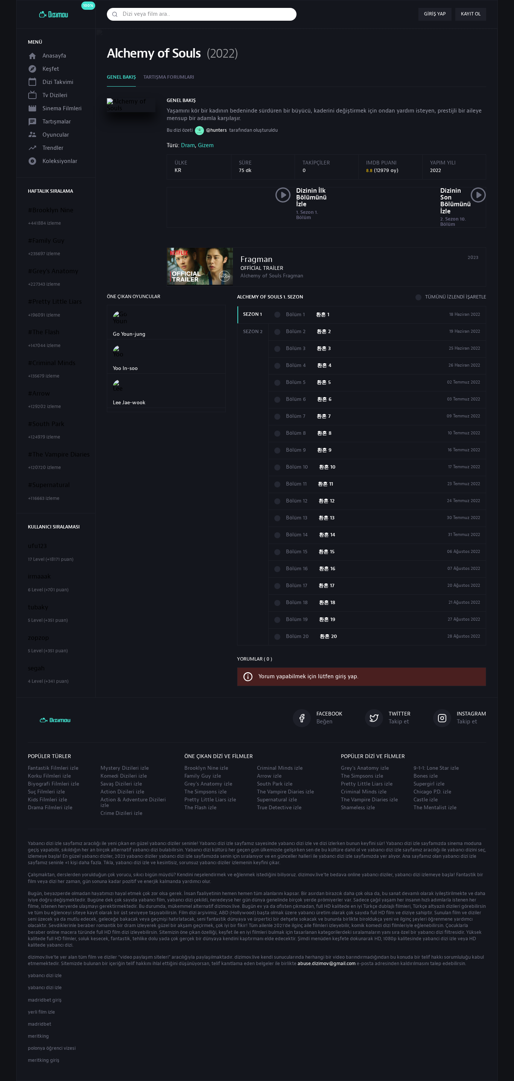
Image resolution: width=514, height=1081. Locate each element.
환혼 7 (324, 416)
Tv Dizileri (55, 95)
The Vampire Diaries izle (285, 792)
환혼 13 (327, 518)
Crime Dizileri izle (121, 813)
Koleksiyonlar (60, 161)
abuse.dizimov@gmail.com (327, 964)
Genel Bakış (121, 77)
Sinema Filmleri (62, 108)
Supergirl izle (429, 784)
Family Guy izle (202, 776)
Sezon (252, 314)
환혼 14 (327, 535)
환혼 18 (327, 603)
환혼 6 (324, 399)
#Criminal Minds (51, 363)
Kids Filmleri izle (47, 799)
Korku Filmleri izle (49, 776)
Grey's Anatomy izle (208, 784)
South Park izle (274, 784)
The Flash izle (200, 807)
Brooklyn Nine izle (206, 768)
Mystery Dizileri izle (124, 768)
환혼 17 (327, 586)
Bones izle (426, 776)
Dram (188, 145)
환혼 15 (327, 552)
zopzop (38, 638)
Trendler (53, 148)
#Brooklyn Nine (50, 210)
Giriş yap (435, 14)
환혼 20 (328, 636)
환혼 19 (327, 620)
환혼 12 (327, 501)
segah (36, 668)
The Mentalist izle (435, 807)
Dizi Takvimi (58, 82)
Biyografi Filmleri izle (53, 784)
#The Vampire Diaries (59, 455)
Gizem (206, 145)
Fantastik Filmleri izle (53, 768)
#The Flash (43, 332)
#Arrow (39, 394)
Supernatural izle (277, 799)
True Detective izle (279, 807)
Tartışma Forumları (168, 77)
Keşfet (51, 69)
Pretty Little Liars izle (210, 799)
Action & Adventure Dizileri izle (133, 802)
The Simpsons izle (205, 792)
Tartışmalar (57, 121)
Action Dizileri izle (122, 792)
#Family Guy (46, 241)
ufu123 (37, 546)
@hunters (216, 130)
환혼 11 (325, 484)
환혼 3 (324, 349)
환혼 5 (324, 382)
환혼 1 (322, 315)
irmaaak (39, 576)
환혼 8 (324, 433)
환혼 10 (327, 467)
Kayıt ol (471, 14)
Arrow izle (269, 776)
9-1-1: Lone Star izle (436, 768)
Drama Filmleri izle (50, 807)
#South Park (46, 424)
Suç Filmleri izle (46, 792)
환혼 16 (327, 569)
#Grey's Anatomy (53, 271)
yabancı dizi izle (45, 976)
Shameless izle (358, 807)
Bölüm (295, 315)
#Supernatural (49, 485)
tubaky (38, 607)
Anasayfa (54, 55)
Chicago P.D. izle (432, 792)
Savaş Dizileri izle (121, 784)
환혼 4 (324, 365)
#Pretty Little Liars (55, 302)
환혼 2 (324, 332)
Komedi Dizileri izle (123, 776)
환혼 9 (324, 450)
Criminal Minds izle (280, 768)
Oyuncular (56, 135)
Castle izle (426, 799)
